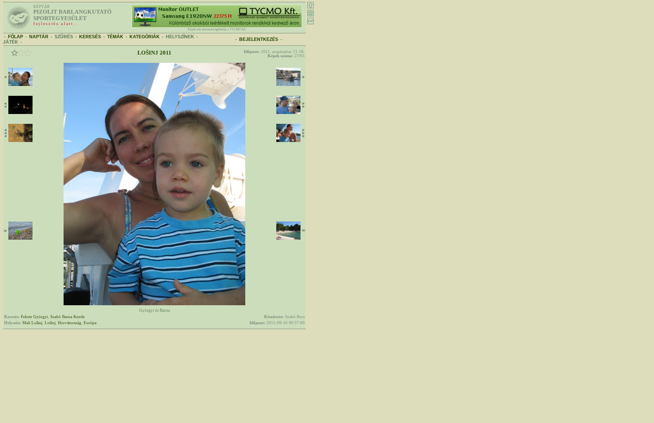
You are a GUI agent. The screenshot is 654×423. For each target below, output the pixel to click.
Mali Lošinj (32, 323)
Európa (90, 323)
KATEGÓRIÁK (144, 36)
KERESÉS (90, 36)
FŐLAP (15, 36)
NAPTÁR (38, 36)
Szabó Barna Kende (67, 317)
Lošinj (50, 323)
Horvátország (69, 323)
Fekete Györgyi (34, 317)
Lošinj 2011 (154, 53)
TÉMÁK (115, 36)
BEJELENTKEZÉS (258, 39)
